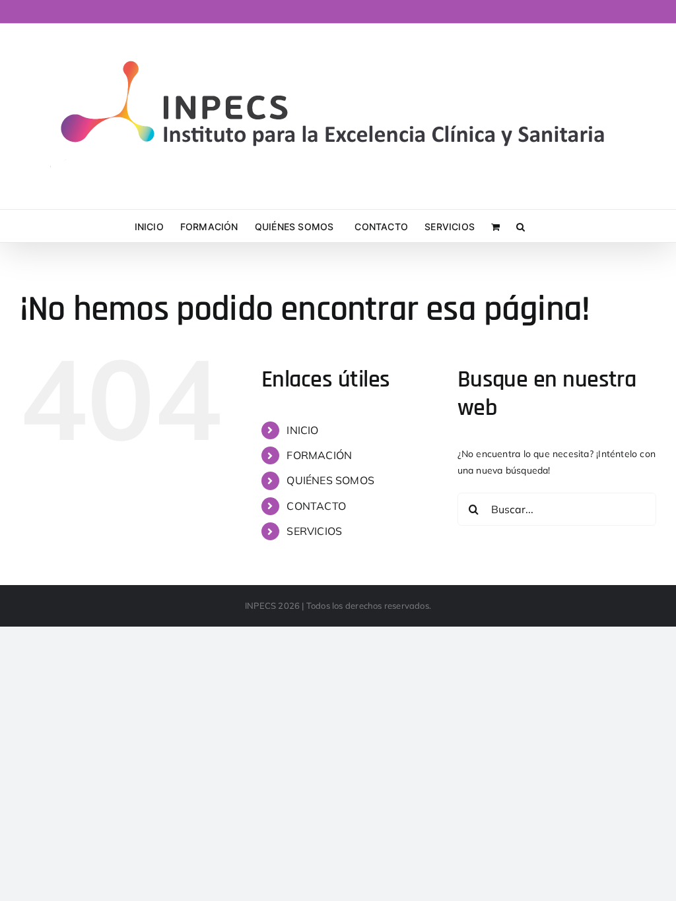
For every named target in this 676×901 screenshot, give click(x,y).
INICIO (302, 430)
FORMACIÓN (319, 455)
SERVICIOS (314, 531)
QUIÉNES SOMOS (330, 480)
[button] (520, 226)
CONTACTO (316, 506)
